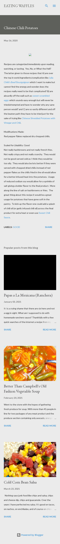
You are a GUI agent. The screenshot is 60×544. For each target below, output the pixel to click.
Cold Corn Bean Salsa (20, 482)
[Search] (46, 6)
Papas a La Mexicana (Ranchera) (28, 295)
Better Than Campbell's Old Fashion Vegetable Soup (25, 389)
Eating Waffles (19, 5)
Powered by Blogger (32, 534)
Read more (49, 329)
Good (16, 227)
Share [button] (48, 227)
